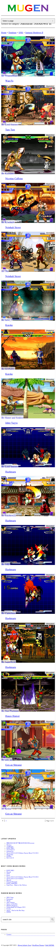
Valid (49, 945)
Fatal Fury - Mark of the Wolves (17, 885)
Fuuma (9, 909)
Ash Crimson (11, 902)
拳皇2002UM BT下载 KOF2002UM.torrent (20, 843)
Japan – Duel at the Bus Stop (15, 910)
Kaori (8, 875)
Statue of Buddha (12, 904)
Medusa (9, 845)
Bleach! (9, 880)
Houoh (9, 872)
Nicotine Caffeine (14, 178)
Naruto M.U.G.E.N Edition (15, 878)
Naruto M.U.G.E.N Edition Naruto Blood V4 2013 (22, 853)
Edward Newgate (12, 882)
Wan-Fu (9, 80)
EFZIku (9, 856)
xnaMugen (10, 846)
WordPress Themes (38, 945)
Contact (9, 934)
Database (12, 32)
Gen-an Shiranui (13, 764)
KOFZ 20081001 (12, 883)
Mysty (8, 900)
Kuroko (9, 325)
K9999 (9, 912)
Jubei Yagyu (11, 422)
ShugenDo (10, 854)
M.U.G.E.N (10, 858)
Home (3, 32)
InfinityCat (10, 851)
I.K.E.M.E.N (11, 850)
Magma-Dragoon (12, 905)
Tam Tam (10, 129)
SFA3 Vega (10, 897)
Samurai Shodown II (34, 32)
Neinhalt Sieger (13, 227)
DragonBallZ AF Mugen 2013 (16, 907)
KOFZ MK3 (10, 848)
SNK (21, 32)
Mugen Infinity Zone (24, 945)
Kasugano (10, 899)
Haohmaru (10, 471)
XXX (8, 873)
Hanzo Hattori (12, 716)
